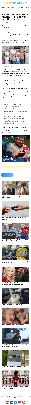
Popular (18, 9)
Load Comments (7, 175)
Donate (22, 396)
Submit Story (15, 397)
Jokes (12, 9)
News (3, 7)
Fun (22, 7)
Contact (9, 396)
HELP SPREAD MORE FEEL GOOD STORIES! (15, 166)
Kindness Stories (10, 7)
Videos (18, 7)
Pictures (27, 7)
